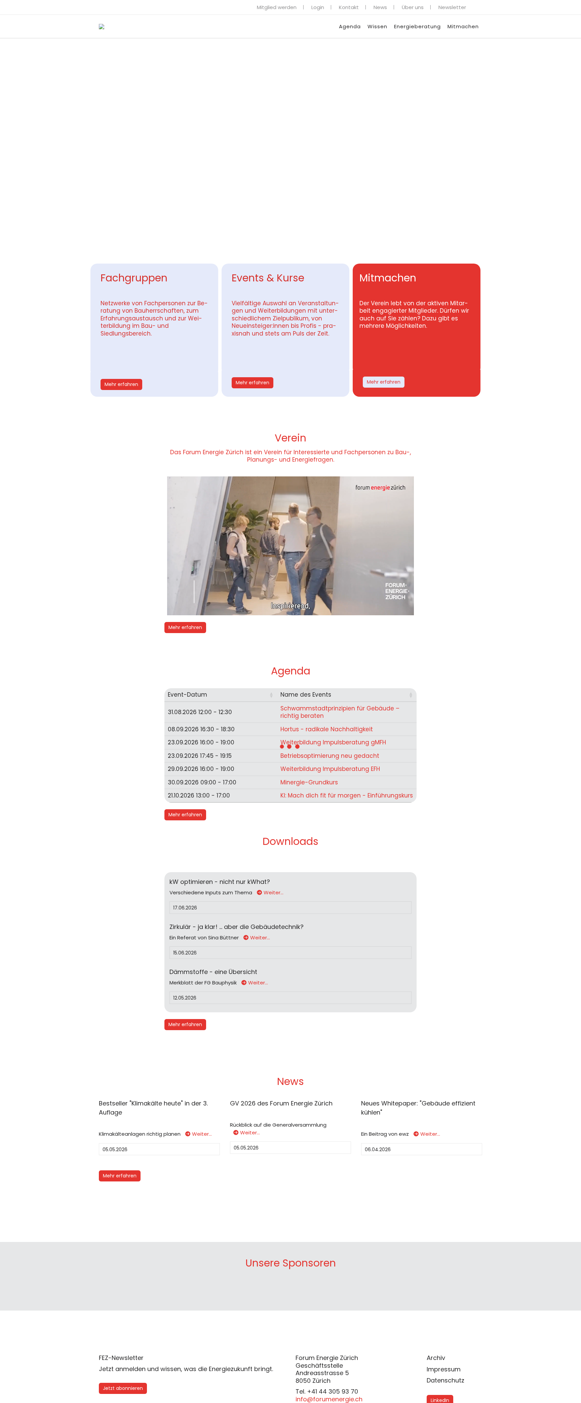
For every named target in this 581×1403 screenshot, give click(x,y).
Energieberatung (417, 26)
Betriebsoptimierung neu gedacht (329, 756)
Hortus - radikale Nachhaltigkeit (326, 729)
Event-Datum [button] (187, 695)
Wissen (377, 26)
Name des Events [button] (305, 695)
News (380, 7)
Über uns (413, 7)
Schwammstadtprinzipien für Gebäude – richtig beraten (339, 712)
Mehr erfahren (121, 384)
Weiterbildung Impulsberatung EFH (330, 769)
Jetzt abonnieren (123, 1388)
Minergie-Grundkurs (309, 782)
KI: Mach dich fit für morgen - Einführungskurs (346, 795)
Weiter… (273, 892)
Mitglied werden (277, 7)
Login (317, 7)
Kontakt (349, 7)
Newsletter (452, 7)
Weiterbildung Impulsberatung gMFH (333, 742)
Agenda (350, 26)
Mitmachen (463, 26)
